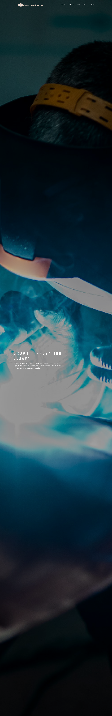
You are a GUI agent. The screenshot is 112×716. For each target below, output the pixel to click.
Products (71, 4)
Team (78, 4)
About (63, 4)
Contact (94, 4)
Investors (85, 4)
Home (57, 4)
